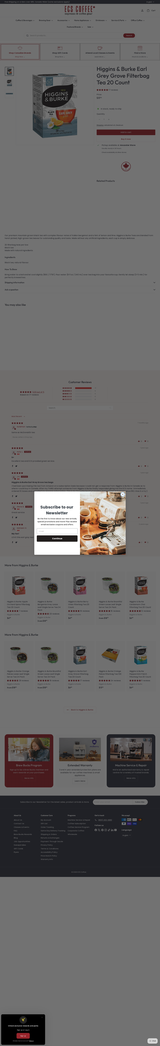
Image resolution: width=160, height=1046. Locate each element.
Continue (57, 538)
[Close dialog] (123, 494)
